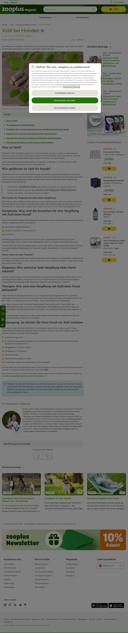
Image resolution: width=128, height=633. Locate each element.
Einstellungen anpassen (64, 93)
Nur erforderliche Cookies (64, 108)
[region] (65, 88)
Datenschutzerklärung (72, 87)
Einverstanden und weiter (64, 100)
